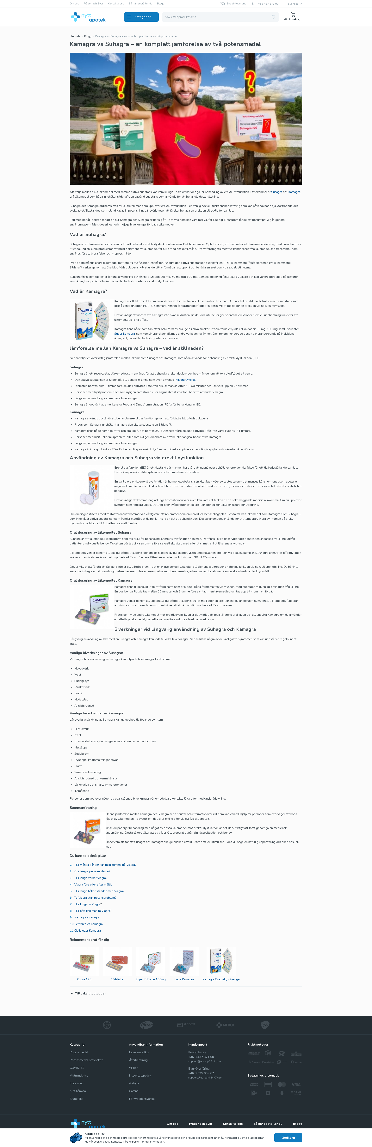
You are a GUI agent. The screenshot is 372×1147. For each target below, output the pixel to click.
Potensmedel (79, 1052)
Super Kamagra (124, 334)
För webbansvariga (142, 1099)
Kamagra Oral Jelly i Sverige (221, 979)
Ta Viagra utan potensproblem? (95, 898)
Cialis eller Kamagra (87, 930)
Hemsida (75, 36)
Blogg (160, 3)
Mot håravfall (78, 1091)
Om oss (74, 3)
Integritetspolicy (140, 1075)
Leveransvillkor (139, 1052)
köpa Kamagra (184, 979)
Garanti (134, 1091)
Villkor (133, 1068)
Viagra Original (185, 380)
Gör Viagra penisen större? (92, 871)
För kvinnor (77, 1083)
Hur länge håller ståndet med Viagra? (99, 891)
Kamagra (294, 192)
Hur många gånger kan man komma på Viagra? (105, 865)
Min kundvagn (293, 19)
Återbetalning (138, 1060)
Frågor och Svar (93, 3)
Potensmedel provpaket (86, 1060)
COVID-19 (77, 1068)
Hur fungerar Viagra (87, 904)
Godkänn (288, 1138)
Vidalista (117, 979)
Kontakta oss (116, 3)
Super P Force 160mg (151, 979)
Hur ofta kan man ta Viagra (92, 911)
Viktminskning (79, 1075)
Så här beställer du (140, 3)
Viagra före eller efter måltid (93, 884)
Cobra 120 (84, 979)
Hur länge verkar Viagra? (90, 878)
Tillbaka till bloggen (90, 993)
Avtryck (134, 1083)
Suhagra (276, 192)
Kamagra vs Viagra (86, 917)
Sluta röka (76, 1099)
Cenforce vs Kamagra (88, 924)
